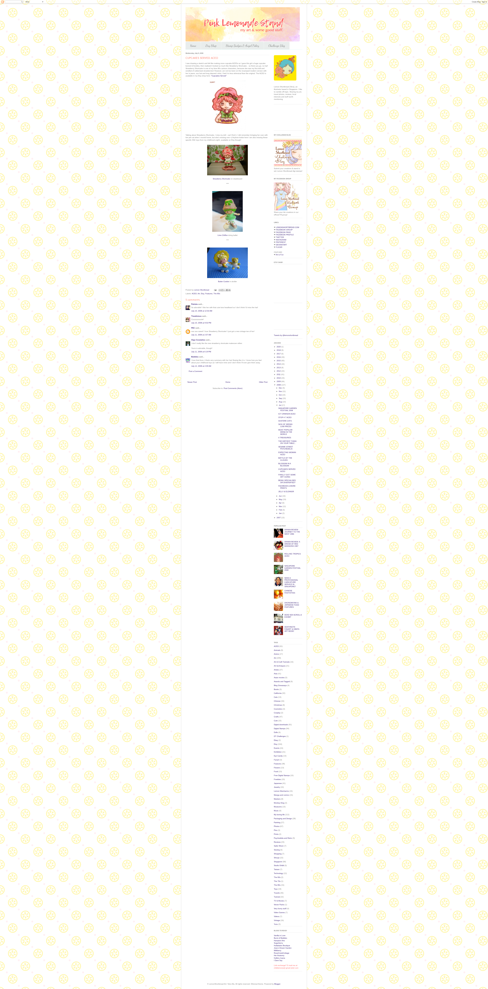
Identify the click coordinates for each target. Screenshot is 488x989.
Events (276, 748)
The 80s (217, 294)
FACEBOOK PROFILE (285, 235)
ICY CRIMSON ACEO (286, 414)
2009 (279, 381)
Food (276, 771)
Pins (275, 830)
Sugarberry (278, 943)
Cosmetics (278, 709)
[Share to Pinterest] (229, 290)
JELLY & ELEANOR (286, 491)
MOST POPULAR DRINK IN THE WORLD (285, 432)
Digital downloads (281, 725)
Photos (276, 826)
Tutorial (277, 897)
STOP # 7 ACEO (285, 417)
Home (193, 46)
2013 (279, 368)
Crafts (276, 717)
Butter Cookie (223, 281)
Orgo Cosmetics (198, 340)
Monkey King (279, 803)
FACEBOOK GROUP (284, 230)
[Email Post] (215, 290)
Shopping (277, 854)
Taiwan (276, 869)
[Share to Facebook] (227, 290)
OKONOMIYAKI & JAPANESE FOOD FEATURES (291, 605)
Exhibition (278, 752)
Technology (278, 873)
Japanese (278, 783)
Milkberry (277, 950)
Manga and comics (281, 795)
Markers (277, 799)
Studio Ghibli (279, 865)
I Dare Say (278, 960)
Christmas (278, 705)
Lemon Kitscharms (281, 791)
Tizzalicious (196, 316)
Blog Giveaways (280, 685)
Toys (276, 889)
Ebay (276, 740)
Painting (277, 822)
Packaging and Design (283, 818)
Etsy (202, 294)
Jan (280, 513)
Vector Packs (279, 905)
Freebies (277, 779)
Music (276, 811)
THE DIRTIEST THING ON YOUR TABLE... (287, 442)
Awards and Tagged (282, 681)
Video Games (279, 912)
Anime (276, 654)
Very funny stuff (280, 909)
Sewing (277, 850)
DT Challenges (280, 736)
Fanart (276, 760)
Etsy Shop (211, 46)
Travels (277, 893)
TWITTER (280, 237)
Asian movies (279, 677)
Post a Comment (195, 371)
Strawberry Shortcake (221, 179)
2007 (279, 518)
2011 (279, 374)
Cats (276, 697)
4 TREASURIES (284, 438)
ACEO (194, 294)
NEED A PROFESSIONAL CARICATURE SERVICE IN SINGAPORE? (291, 582)
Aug (281, 402)
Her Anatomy (279, 955)
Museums (278, 807)
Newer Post (192, 382)
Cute (276, 721)
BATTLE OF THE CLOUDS (285, 459)
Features (208, 294)
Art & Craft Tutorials (282, 662)
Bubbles (195, 357)
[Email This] (220, 290)
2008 (279, 385)
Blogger (277, 984)
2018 (279, 350)
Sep (281, 398)
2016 (279, 357)
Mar (281, 506)
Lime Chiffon (223, 235)
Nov (281, 391)
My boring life (279, 815)
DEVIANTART (281, 245)
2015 (279, 361)
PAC (193, 328)
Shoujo (276, 858)
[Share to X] (224, 290)
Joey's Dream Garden (283, 948)
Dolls (276, 732)
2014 (279, 364)
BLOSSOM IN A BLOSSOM (284, 465)
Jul (280, 405)
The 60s (277, 877)
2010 (279, 378)
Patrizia (194, 304)
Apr (280, 503)
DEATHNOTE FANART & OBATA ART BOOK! (291, 629)
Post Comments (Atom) (233, 388)
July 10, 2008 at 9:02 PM (201, 323)
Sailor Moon (279, 846)
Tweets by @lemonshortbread (286, 335)
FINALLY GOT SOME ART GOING (287, 476)
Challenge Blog (276, 46)
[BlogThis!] (222, 290)
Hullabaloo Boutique (282, 946)
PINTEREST (281, 242)
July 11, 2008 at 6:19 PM (201, 352)
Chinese (277, 701)
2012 (279, 371)
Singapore (278, 862)
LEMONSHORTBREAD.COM (287, 227)
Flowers (277, 768)
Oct (280, 395)
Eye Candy (278, 756)
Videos (276, 916)
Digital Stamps (279, 728)
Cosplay (277, 713)
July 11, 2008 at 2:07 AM (201, 335)
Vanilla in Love (279, 935)
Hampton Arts (279, 941)
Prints (276, 834)
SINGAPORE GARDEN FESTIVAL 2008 (287, 409)
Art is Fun (280, 255)
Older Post (263, 382)
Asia (275, 674)
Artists (276, 670)
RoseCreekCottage (281, 953)
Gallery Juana (279, 958)
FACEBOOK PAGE (283, 232)
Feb (281, 510)
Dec (281, 388)
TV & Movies (279, 901)
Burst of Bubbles (280, 938)
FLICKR (279, 247)
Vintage (277, 920)
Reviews (277, 842)
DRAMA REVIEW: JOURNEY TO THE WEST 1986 (292, 532)
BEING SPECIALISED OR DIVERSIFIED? (287, 481)
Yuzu (276, 924)
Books (276, 689)
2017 (279, 354)
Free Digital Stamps (282, 775)
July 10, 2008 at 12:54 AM (201, 311)
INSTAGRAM (281, 240)
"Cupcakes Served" (219, 76)
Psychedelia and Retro (283, 838)
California (277, 693)
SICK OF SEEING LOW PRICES (285, 425)
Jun (280, 496)
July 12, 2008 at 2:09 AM (201, 366)
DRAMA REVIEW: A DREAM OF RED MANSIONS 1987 (292, 544)
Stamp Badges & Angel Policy (242, 46)
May (281, 499)
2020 (279, 347)
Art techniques (279, 666)
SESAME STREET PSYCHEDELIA (285, 448)
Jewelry (277, 787)
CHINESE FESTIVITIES (289, 592)
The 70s (277, 881)
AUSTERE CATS (285, 421)
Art (199, 294)
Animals (277, 650)
